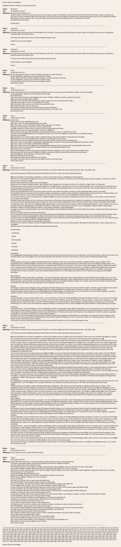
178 (99, 534)
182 (114, 534)
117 (106, 531)
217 (15, 538)
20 (49, 528)
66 (64, 529)
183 (4, 536)
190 (29, 536)
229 (59, 538)
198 (59, 536)
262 (66, 539)
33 (86, 528)
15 (35, 528)
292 (63, 541)
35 (92, 528)
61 (49, 529)
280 (18, 541)
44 (117, 528)
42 (112, 528)
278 (11, 541)
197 (55, 536)
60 (47, 529)
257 (48, 539)
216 (11, 538)
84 (115, 529)
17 (41, 528)
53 (27, 529)
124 (15, 533)
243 (110, 538)
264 (74, 539)
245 (4, 539)
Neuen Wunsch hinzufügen (12, 2)
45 (4, 529)
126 (23, 533)
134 (52, 533)
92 (21, 531)
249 (18, 539)
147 (100, 533)
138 (67, 533)
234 (77, 538)
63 (55, 529)
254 (37, 539)
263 (70, 539)
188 (22, 536)
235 (81, 538)
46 (7, 529)
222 (33, 538)
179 (103, 534)
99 (41, 531)
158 (26, 534)
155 (15, 534)
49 (15, 529)
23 (58, 528)
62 (52, 529)
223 (37, 538)
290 (55, 541)
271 (99, 539)
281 (22, 541)
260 (59, 539)
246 (7, 539)
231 (66, 538)
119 (113, 531)
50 (18, 529)
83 (112, 529)
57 (38, 529)
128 (30, 533)
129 (34, 533)
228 (55, 538)
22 (55, 528)
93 (24, 531)
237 (88, 538)
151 (115, 533)
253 (33, 539)
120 (117, 531)
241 (103, 538)
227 (51, 538)
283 (29, 541)
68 (69, 529)
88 (10, 531)
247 (11, 539)
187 (18, 536)
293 (66, 541)
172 (77, 534)
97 (35, 531)
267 (85, 539)
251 (26, 539)
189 (26, 536)
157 (22, 534)
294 (70, 541)
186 (15, 536)
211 (107, 536)
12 (27, 528)
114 (95, 531)
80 (103, 529)
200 (66, 536)
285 (37, 541)
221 (29, 538)
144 (89, 533)
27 (69, 528)
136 (60, 533)
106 (66, 531)
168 (63, 534)
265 (77, 539)
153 (7, 534)
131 (41, 533)
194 (44, 536)
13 (30, 528)
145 (93, 533)
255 (40, 539)
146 (96, 533)
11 (24, 528)
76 (92, 529)
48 (13, 529)
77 (95, 529)
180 (107, 534)
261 (63, 539)
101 (48, 531)
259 (55, 539)
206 (88, 536)
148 (104, 533)
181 (110, 534)
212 (110, 536)
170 (70, 534)
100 (44, 531)
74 (86, 529)
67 (66, 529)
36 (95, 528)
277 (7, 541)
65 (61, 529)
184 (7, 536)
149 (108, 533)
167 (59, 534)
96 (32, 531)
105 (62, 531)
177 (96, 534)
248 (15, 539)
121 (4, 533)
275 (114, 539)
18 (44, 528)
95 (30, 531)
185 (11, 536)
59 (44, 529)
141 (78, 533)
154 (11, 534)
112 (88, 531)
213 (114, 536)
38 (100, 528)
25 (64, 528)
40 (106, 528)
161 (37, 534)
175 (88, 534)
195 (48, 536)
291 (59, 541)
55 (32, 529)
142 (82, 533)
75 (89, 529)
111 (84, 531)
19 (47, 528)
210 (103, 536)
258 (51, 539)
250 (22, 539)
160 (33, 534)
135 (56, 533)
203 (77, 536)
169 (66, 534)
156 (18, 534)
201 (70, 536)
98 (38, 531)
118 (110, 531)
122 (8, 533)
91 (18, 531)
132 (45, 533)
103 (55, 531)
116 (102, 531)
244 (114, 538)
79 (100, 529)
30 (78, 528)
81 (106, 529)
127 (26, 533)
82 (109, 529)
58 (41, 529)
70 (75, 529)
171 (74, 534)
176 (92, 534)
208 (96, 536)
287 (44, 541)
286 (40, 541)
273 (107, 539)
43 (115, 528)
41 (109, 528)
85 (117, 529)
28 (72, 528)
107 (70, 531)
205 (85, 536)
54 (30, 529)
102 (51, 531)
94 (27, 531)
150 (111, 533)
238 (92, 538)
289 (51, 541)
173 (81, 534)
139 (71, 533)
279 (15, 541)
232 (70, 538)
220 (26, 538)
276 (4, 541)
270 (96, 539)
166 (55, 534)
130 (37, 533)
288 (48, 541)
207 (92, 536)
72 (81, 529)
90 (15, 531)
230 (63, 538)
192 (37, 536)
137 (63, 533)
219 (22, 538)
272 (103, 539)
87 (7, 531)
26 (66, 528)
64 (58, 529)
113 (92, 531)
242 (107, 538)
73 (83, 529)
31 (81, 528)
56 (35, 529)
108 (74, 531)
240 (99, 538)
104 (59, 531)
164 (48, 534)
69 (72, 529)
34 (89, 528)
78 (98, 529)
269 (92, 539)
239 (96, 538)
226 (48, 538)
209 (99, 536)
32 (83, 528)
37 (98, 528)
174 (85, 534)
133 (49, 533)
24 (61, 528)
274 (110, 539)
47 (10, 529)
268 (88, 539)
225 (44, 538)
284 (33, 541)
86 (4, 531)
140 (74, 533)
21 (52, 528)
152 (4, 534)
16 (38, 528)
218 (18, 538)
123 (12, 533)
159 (29, 534)
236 (85, 538)
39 (103, 528)
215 (7, 538)
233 (74, 538)
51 (21, 529)
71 (78, 529)
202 (74, 536)
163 (44, 534)
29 (75, 528)
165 (51, 534)
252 (29, 539)
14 (32, 528)
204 (81, 536)
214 (4, 538)
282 (26, 541)
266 (81, 539)
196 (51, 536)
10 (21, 528)
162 (40, 534)
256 (44, 539)
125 (19, 533)
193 (40, 536)
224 (40, 538)
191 (33, 536)
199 (63, 536)
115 (99, 531)
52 (24, 529)
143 (85, 533)
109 (77, 531)
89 (13, 531)
